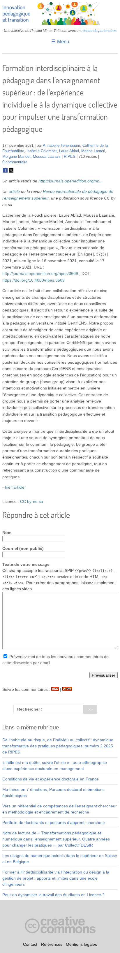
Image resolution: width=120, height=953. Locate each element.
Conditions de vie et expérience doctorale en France (50, 779)
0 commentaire (14, 162)
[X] (11, 171)
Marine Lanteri (93, 151)
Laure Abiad (69, 151)
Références (51, 944)
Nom (6, 532)
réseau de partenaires (99, 31)
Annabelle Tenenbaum (61, 146)
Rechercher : (30, 709)
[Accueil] (60, 23)
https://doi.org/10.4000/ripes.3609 (33, 280)
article (14, 191)
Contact (30, 944)
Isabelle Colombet (42, 151)
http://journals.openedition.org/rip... (70, 181)
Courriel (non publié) (23, 548)
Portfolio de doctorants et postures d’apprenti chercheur (53, 822)
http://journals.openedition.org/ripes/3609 (40, 273)
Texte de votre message (26, 564)
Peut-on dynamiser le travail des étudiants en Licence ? (53, 894)
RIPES (69, 157)
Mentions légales (81, 944)
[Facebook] (5, 171)
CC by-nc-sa (31, 501)
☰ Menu (60, 41)
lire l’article (14, 487)
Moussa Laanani (47, 157)
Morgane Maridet (16, 157)
